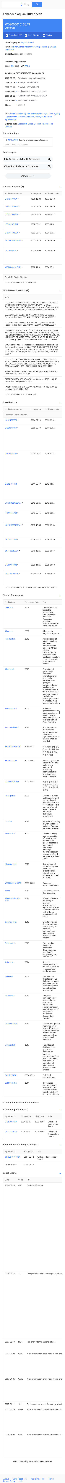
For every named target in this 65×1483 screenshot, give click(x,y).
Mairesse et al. (11, 708)
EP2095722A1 (11, 760)
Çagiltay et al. (11, 922)
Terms (51, 1479)
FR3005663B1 (11, 513)
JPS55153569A (12, 206)
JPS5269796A (11, 199)
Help (21, 1481)
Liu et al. (8, 821)
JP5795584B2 (11, 453)
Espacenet (22, 124)
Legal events (11, 117)
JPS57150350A (12, 214)
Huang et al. (10, 796)
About (6, 1479)
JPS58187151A (12, 224)
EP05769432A (11, 1122)
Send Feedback (20, 1479)
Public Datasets (37, 1479)
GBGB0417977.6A (12, 1157)
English (24, 42)
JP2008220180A (12, 782)
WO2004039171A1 (13, 267)
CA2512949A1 (11, 1075)
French (31, 42)
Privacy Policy (9, 1481)
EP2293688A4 (11, 428)
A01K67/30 (13, 140)
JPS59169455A (12, 233)
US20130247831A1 (13, 503)
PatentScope (47, 124)
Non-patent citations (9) (37, 114)
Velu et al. (9, 977)
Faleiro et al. (10, 943)
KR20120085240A (12, 746)
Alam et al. (9, 669)
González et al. (11, 1024)
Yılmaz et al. (10, 1045)
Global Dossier (34, 124)
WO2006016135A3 (13, 883)
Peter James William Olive (24, 47)
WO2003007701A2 (13, 240)
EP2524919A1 (11, 484)
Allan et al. (9, 631)
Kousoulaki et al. (12, 727)
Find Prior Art (34, 35)
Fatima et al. (10, 995)
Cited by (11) (54, 114)
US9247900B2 (11, 420)
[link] (26, 140)
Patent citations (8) (18, 114)
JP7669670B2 (11, 565)
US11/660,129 (11, 1132)
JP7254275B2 (11, 539)
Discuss (8, 127)
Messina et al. (11, 864)
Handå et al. (10, 639)
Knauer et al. (10, 834)
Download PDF (15, 35)
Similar (49, 35)
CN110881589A (12, 551)
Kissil (7, 891)
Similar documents (26, 117)
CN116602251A (12, 573)
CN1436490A (11, 250)
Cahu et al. (9, 608)
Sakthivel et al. (11, 1083)
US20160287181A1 (13, 525)
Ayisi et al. (9, 962)
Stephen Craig (42, 47)
